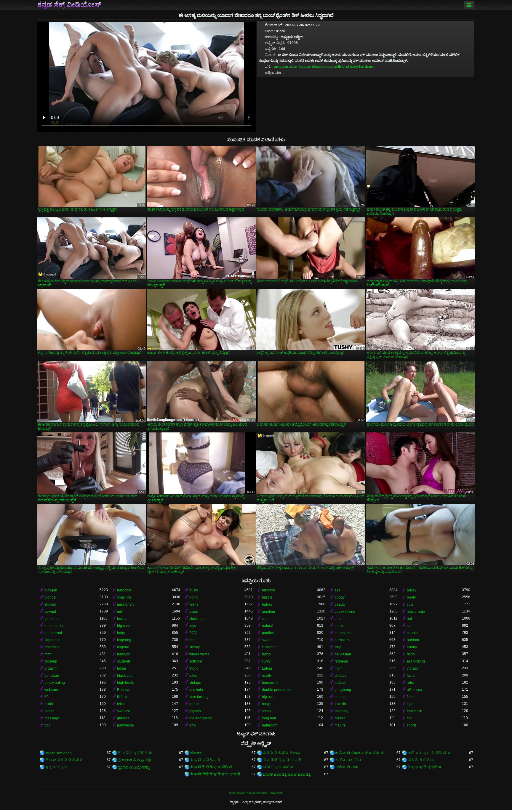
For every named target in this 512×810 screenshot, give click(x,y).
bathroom (269, 725)
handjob (123, 654)
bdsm (121, 668)
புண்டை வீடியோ (346, 767)
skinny (194, 647)
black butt (124, 675)
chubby (340, 675)
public (194, 704)
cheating (341, 711)
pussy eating (54, 683)
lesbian (340, 683)
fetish (121, 704)
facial (411, 675)
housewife (270, 683)
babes (267, 604)
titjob (411, 704)
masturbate (416, 611)
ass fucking (416, 661)
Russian (123, 690)
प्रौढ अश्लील (348, 760)
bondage (51, 675)
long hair (269, 718)
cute (329, 67)
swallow (123, 711)
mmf (47, 654)
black (339, 626)
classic (340, 718)
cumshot (269, 647)
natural (267, 626)
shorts (412, 725)
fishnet (412, 697)
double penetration (277, 690)
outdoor (413, 640)
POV (193, 633)
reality (267, 675)
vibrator (413, 668)
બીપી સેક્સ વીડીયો (278, 767)
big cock (123, 626)
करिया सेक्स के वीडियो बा (429, 753)
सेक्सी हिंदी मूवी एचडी (282, 760)
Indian (49, 711)
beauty (305, 67)
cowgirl (50, 611)
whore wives (199, 654)
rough (266, 704)
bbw (192, 725)
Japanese (52, 640)
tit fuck (122, 697)
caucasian (343, 654)
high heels (125, 683)
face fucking (199, 697)
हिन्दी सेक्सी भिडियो (135, 753)
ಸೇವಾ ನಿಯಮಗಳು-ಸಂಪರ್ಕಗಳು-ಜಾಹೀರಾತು (256, 793)
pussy (411, 590)
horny (121, 619)
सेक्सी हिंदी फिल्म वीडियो (211, 767)
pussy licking (345, 611)
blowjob (318, 67)
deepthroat (53, 633)
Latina (267, 668)
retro (410, 683)
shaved (50, 604)
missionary (126, 604)
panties (268, 633)
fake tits (341, 704)
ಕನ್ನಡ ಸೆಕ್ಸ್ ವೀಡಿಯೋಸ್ (69, 5)
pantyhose (125, 725)
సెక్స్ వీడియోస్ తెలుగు (281, 753)
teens (193, 604)
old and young (200, 718)
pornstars (342, 640)
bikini (48, 704)
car (409, 718)
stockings (196, 619)
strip (338, 647)
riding (194, 597)
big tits (267, 597)
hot (409, 619)
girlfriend (341, 67)
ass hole (196, 690)
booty (411, 597)
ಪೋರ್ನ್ (195, 753)
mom (339, 668)
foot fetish (414, 711)
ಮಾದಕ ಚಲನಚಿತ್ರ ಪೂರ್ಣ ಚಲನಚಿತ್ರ (287, 774)
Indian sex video (58, 753)
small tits (124, 597)
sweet (266, 640)
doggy (340, 597)
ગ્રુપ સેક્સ (56, 767)
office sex (414, 690)
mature (340, 725)
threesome (343, 633)
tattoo (266, 654)
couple (412, 633)
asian (293, 67)
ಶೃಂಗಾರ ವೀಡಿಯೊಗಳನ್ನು (134, 767)
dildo (411, 654)
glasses (123, 718)
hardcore (367, 67)
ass (337, 590)
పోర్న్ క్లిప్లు (420, 760)
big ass (267, 697)
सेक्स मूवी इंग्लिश (424, 767)
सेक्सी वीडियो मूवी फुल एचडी (215, 774)
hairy (354, 67)
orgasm (50, 668)
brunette (268, 590)
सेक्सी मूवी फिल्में (205, 760)
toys (192, 626)
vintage (195, 683)
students (124, 661)
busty (193, 590)
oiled (193, 675)
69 (46, 697)
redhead (341, 661)
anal (338, 619)
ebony (412, 647)
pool (48, 725)
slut (265, 619)
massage (51, 718)
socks (266, 711)
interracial (52, 647)
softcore (195, 661)
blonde (50, 597)
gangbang (343, 690)
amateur (281, 67)
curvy (266, 661)
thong (194, 668)
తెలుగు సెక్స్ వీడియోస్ (64, 760)
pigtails (195, 711)
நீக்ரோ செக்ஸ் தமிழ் (135, 760)
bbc (192, 640)
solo (410, 626)
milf (120, 611)
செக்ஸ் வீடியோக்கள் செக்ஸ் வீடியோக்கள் (362, 753)
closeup (50, 661)
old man (341, 697)
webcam (51, 690)
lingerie (123, 647)
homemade (53, 626)
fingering (124, 640)
